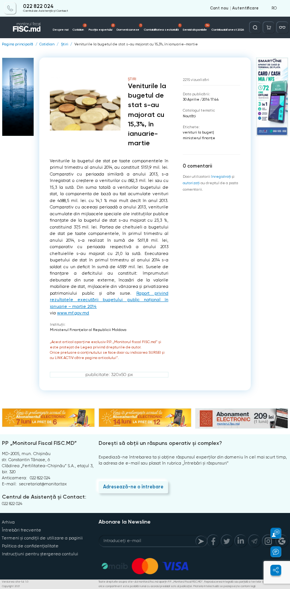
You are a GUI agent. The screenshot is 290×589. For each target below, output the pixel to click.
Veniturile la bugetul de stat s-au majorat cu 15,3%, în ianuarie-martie (136, 44)
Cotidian (79, 27)
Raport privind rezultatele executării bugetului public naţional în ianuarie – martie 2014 (109, 300)
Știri (64, 44)
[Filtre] (282, 27)
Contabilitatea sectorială (162, 27)
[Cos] (268, 27)
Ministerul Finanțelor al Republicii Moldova (88, 330)
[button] (272, 533)
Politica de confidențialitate (30, 546)
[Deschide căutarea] (255, 27)
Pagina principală (17, 44)
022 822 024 (38, 6)
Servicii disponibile (196, 27)
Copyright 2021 (11, 586)
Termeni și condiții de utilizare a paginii (42, 538)
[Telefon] (10, 8)
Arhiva (8, 522)
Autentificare (245, 8)
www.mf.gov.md (73, 313)
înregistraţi (221, 176)
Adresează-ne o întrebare (133, 487)
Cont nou (219, 8)
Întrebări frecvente (21, 530)
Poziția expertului (101, 27)
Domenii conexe (128, 27)
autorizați (191, 183)
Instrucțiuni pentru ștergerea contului (40, 554)
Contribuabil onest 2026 (227, 29)
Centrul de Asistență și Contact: (44, 497)
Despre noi (60, 29)
